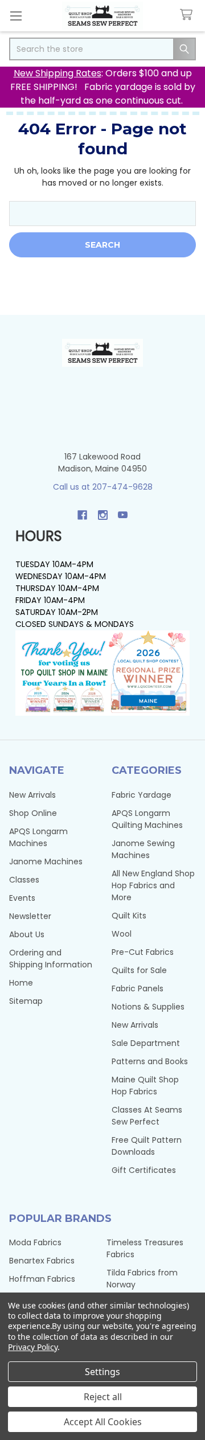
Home (21, 982)
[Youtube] (123, 515)
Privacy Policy (33, 1346)
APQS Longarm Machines (38, 837)
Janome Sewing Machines (143, 849)
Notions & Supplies (148, 1006)
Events (22, 898)
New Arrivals (32, 795)
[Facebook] (82, 515)
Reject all (103, 1396)
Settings (102, 1371)
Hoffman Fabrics (42, 1279)
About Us (26, 934)
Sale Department (146, 1043)
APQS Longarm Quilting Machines (147, 819)
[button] (102, 673)
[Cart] (188, 15)
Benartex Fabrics (42, 1260)
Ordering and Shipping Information (50, 958)
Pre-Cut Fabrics (143, 952)
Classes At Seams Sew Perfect (147, 1115)
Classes (24, 879)
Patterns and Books (150, 1061)
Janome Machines (46, 861)
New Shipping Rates (57, 73)
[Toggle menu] (15, 15)
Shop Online (33, 813)
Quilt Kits (129, 915)
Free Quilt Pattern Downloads (147, 1146)
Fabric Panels (137, 988)
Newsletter (30, 916)
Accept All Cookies (103, 1422)
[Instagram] (103, 515)
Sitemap (26, 1001)
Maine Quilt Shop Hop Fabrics (145, 1085)
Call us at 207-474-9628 (103, 487)
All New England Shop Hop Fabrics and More (153, 885)
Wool (122, 934)
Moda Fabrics (35, 1242)
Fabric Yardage (141, 795)
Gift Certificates (144, 1170)
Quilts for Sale (139, 970)
